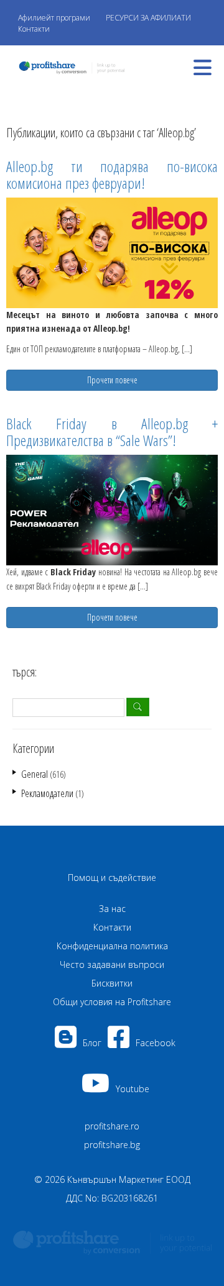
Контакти (34, 29)
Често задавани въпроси (112, 964)
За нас (112, 908)
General (34, 774)
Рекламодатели (47, 793)
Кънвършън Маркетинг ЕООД (128, 1179)
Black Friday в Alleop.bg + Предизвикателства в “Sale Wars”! (112, 431)
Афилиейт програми (54, 17)
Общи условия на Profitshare (112, 1002)
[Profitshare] (68, 66)
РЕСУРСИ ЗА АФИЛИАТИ (148, 17)
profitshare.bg (112, 1145)
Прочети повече (112, 380)
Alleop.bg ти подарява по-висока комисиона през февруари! (112, 174)
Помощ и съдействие (112, 877)
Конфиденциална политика (112, 946)
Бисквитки (112, 983)
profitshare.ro (112, 1126)
